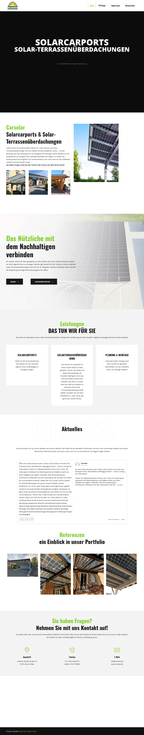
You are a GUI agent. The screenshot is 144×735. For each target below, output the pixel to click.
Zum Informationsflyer (42, 282)
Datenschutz (31, 731)
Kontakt (13, 282)
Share (123, 519)
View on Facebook (113, 519)
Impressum (23, 731)
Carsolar (84, 463)
